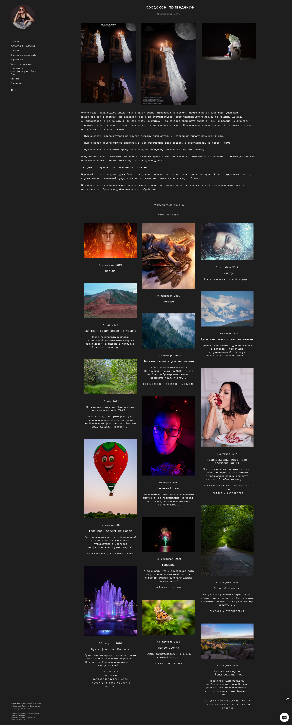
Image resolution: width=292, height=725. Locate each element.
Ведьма (110, 270)
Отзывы (15, 78)
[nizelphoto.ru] (23, 17)
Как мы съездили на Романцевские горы (227, 673)
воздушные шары (122, 553)
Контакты (16, 83)
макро (159, 663)
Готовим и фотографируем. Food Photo (24, 71)
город (178, 587)
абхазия (188, 384)
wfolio (22, 719)
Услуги (15, 41)
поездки (172, 384)
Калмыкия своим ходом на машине (111, 330)
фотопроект (235, 493)
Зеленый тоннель (227, 588)
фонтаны (109, 672)
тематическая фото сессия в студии (226, 487)
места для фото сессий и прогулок (111, 685)
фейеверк (162, 587)
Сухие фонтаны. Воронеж (110, 649)
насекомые (175, 663)
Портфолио (17, 59)
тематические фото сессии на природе (228, 706)
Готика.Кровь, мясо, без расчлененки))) (227, 461)
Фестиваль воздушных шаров (110, 530)
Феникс (169, 301)
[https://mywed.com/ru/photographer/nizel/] (16, 90)
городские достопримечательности (110, 677)
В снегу (227, 273)
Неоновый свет (169, 488)
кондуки (210, 701)
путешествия (152, 384)
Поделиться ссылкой (171, 204)
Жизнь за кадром (21, 64)
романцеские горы (234, 701)
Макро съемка (168, 647)
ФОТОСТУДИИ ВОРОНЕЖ (23, 46)
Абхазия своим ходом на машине (169, 361)
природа (216, 611)
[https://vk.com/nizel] (12, 90)
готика (218, 493)
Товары (15, 50)
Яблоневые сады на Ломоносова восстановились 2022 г (110, 408)
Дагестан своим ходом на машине (227, 339)
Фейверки (169, 564)
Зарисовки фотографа (24, 55)
